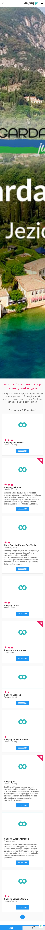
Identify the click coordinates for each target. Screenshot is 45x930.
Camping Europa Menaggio (16, 839)
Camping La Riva (12, 605)
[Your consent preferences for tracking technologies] (41, 926)
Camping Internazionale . (15, 650)
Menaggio (11, 841)
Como (9, 652)
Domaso (10, 445)
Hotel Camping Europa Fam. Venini (20, 545)
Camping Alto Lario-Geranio (17, 739)
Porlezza (10, 490)
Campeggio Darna (12, 487)
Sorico (9, 608)
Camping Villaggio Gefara (16, 899)
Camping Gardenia (12, 695)
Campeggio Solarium (14, 442)
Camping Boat (10, 781)
